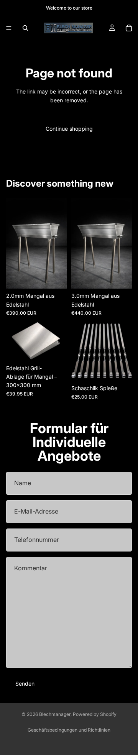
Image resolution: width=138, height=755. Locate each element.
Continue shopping (69, 128)
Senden (24, 683)
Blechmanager (55, 714)
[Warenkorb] (128, 28)
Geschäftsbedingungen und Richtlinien (69, 730)
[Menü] (9, 28)
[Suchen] (25, 28)
